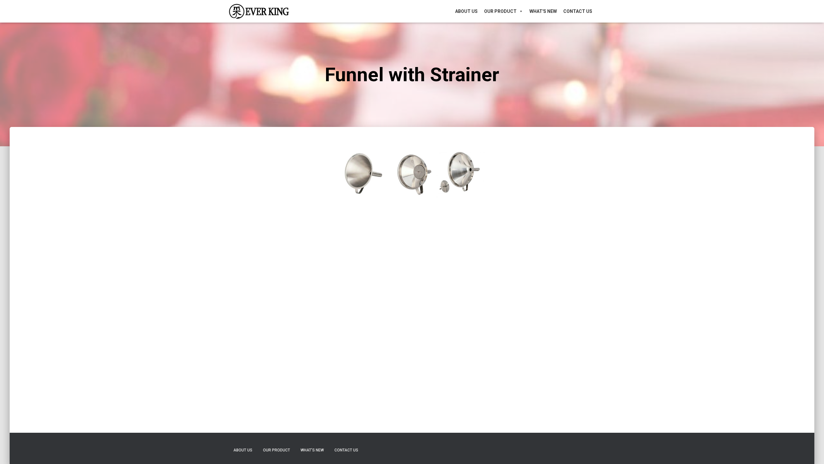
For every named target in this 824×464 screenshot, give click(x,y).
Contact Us (577, 11)
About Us (466, 11)
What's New (543, 11)
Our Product (500, 11)
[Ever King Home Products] (259, 11)
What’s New (312, 450)
